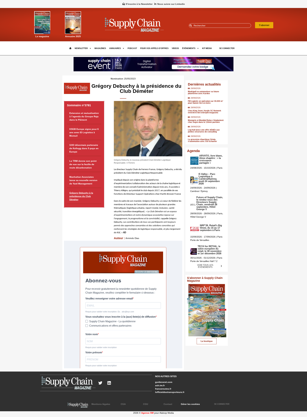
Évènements (188, 48)
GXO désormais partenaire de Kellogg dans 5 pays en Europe (83, 148)
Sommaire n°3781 (79, 105)
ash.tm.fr (160, 385)
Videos (175, 48)
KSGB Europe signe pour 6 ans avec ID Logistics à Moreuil (84, 132)
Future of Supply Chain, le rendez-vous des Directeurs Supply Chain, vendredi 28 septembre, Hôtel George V (209, 203)
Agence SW (147, 413)
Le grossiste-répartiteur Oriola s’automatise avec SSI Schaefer (202, 140)
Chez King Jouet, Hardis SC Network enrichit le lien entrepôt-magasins (204, 112)
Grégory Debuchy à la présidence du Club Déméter (81, 196)
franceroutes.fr (163, 388)
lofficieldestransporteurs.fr (169, 392)
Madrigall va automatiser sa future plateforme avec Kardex (203, 92)
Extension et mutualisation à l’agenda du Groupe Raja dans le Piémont (84, 116)
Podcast (132, 48)
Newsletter (81, 48)
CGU (145, 404)
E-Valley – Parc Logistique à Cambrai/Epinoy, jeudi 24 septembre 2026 (209, 179)
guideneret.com (163, 382)
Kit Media (207, 48)
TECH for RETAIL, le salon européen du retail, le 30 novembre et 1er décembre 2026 (209, 250)
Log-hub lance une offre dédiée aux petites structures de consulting (204, 131)
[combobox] (220, 25)
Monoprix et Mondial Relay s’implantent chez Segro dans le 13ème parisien (206, 121)
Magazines (100, 48)
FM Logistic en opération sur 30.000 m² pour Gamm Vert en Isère (205, 102)
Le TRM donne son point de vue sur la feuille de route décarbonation (83, 164)
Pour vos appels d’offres (154, 48)
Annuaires (115, 48)
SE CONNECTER (227, 48)
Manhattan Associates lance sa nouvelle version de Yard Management (83, 180)
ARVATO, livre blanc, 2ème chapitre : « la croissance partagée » (211, 159)
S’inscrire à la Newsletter (139, 4)
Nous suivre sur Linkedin (171, 4)
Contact (168, 404)
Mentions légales (100, 404)
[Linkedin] (109, 383)
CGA (123, 404)
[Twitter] (100, 383)
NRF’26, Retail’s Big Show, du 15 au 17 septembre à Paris (211, 227)
